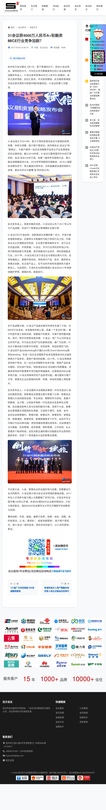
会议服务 (60, 708)
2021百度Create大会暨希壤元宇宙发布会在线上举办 (94, 171)
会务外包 (60, 721)
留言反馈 (10, 760)
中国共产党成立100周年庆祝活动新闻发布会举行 (94, 153)
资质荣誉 (84, 721)
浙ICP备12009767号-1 (58, 772)
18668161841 (12, 751)
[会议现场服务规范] (22, 778)
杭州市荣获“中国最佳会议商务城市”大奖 (95, 109)
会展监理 (60, 717)
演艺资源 (60, 712)
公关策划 (84, 708)
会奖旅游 (84, 712)
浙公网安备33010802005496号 (81, 772)
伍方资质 (100, 66)
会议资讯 (22, 27)
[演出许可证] (37, 778)
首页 (12, 27)
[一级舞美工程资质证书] (52, 778)
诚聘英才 (60, 726)
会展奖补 (84, 717)
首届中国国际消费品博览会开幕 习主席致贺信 (95, 136)
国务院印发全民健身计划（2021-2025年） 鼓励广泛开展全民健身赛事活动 (95, 89)
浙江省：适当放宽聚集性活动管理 (94, 122)
